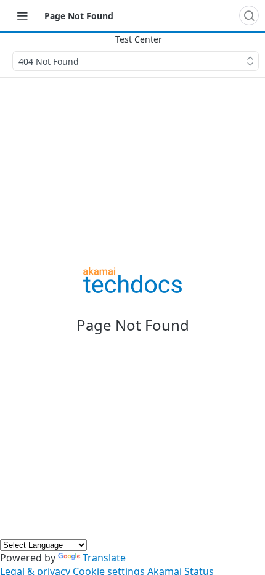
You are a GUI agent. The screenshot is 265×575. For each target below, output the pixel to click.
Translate (104, 558)
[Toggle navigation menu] (22, 15)
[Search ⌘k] (249, 15)
